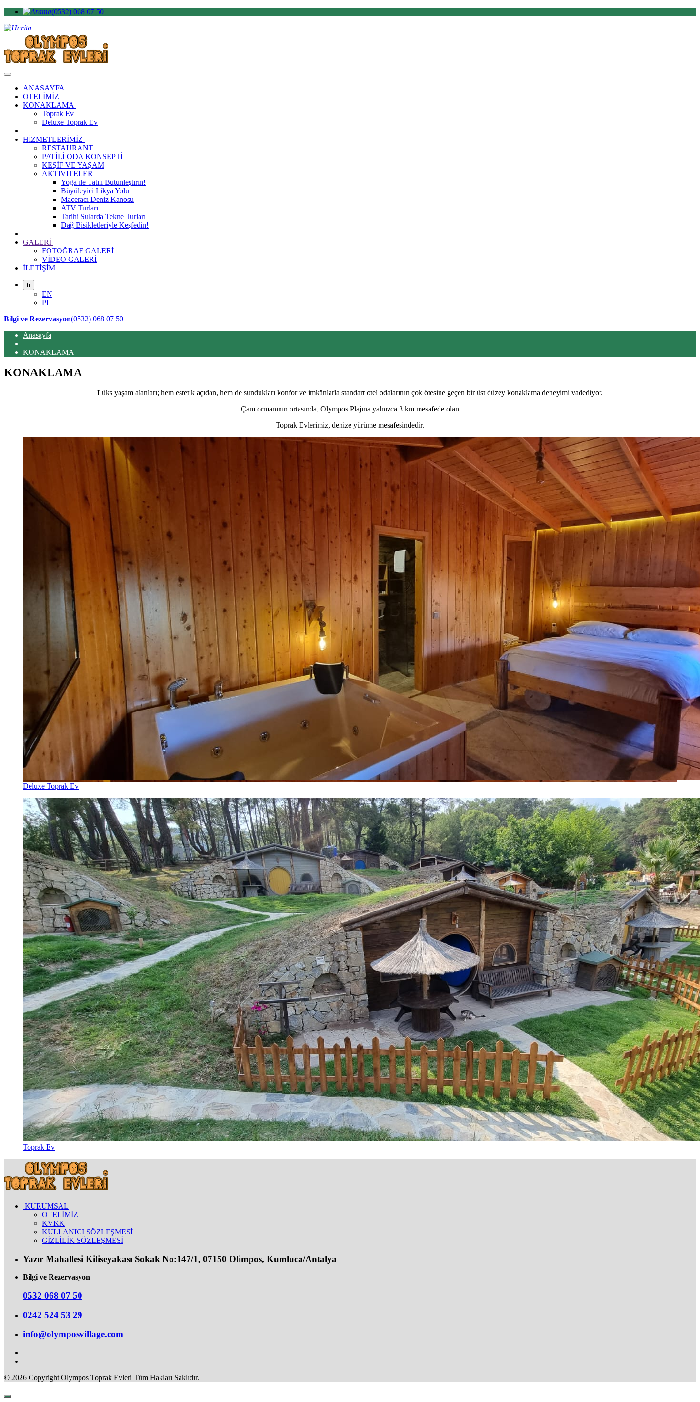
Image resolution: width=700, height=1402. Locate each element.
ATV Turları (79, 208)
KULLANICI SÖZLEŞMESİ (87, 1232)
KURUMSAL (46, 1206)
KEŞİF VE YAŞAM (73, 165)
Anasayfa (37, 335)
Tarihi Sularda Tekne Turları (103, 216)
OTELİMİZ (41, 96)
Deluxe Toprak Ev (70, 122)
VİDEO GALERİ (69, 259)
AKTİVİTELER (67, 174)
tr (28, 285)
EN (47, 294)
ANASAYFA (44, 88)
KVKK (53, 1223)
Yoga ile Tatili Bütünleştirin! (103, 182)
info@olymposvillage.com (73, 1334)
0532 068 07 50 (52, 1296)
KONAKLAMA (49, 105)
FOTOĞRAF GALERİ (78, 251)
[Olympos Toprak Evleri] (56, 1190)
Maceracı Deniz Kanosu (97, 199)
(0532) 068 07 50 (77, 12)
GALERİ (38, 242)
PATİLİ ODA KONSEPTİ (82, 156)
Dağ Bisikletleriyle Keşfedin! (105, 225)
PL (46, 303)
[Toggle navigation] (7, 74)
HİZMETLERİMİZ (54, 139)
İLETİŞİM (39, 268)
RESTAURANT (67, 148)
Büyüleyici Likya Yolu (95, 191)
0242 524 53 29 (52, 1315)
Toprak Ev (58, 114)
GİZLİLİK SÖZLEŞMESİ (82, 1240)
